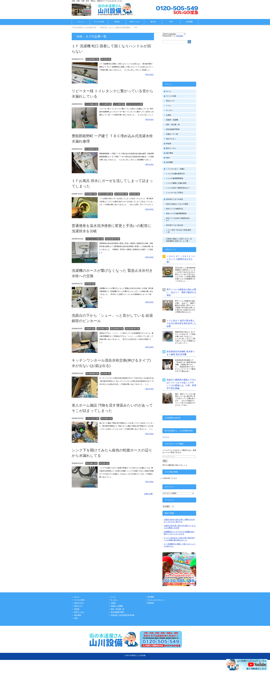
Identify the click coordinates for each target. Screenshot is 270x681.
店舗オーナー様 (172, 134)
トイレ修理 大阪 (119, 104)
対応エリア (170, 101)
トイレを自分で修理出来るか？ (178, 188)
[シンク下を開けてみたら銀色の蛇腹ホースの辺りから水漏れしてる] (85, 486)
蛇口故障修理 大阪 (92, 59)
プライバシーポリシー (155, 600)
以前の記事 (148, 494)
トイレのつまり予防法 (174, 192)
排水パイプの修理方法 (174, 209)
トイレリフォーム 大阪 (134, 104)
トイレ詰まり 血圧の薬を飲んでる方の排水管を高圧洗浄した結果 (181, 323)
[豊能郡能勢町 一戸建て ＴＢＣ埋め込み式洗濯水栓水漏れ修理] (85, 171)
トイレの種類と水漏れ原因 (176, 183)
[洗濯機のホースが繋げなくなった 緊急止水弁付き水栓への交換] (85, 306)
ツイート (165, 437)
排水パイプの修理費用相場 (176, 213)
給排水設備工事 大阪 (112, 239)
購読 (165, 461)
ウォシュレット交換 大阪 (94, 239)
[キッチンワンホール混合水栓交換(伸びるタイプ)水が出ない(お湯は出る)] (85, 396)
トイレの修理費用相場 (174, 178)
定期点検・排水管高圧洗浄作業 (122, 615)
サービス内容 (99, 22)
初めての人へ (171, 139)
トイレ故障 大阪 (105, 104)
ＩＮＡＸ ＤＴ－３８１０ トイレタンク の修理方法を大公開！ (181, 259)
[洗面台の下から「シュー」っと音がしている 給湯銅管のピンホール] (85, 351)
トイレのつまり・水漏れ (175, 169)
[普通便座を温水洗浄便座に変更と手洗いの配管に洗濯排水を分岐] (85, 261)
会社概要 (189, 22)
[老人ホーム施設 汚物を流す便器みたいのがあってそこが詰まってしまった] (85, 441)
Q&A (171, 21)
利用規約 (150, 603)
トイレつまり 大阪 (92, 418)
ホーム (80, 22)
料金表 (116, 22)
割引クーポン (135, 22)
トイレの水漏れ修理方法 (175, 173)
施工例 (153, 22)
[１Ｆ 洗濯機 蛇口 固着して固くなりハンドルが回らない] (85, 82)
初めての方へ (79, 603)
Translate (179, 36)
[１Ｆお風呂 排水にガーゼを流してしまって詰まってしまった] (85, 216)
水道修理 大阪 (90, 328)
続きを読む (150, 74)
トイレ (168, 105)
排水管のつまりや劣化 (174, 199)
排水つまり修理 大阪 (105, 194)
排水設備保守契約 (173, 129)
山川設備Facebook (172, 418)
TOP (84, 27)
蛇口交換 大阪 (105, 59)
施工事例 (169, 153)
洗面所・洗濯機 (172, 120)
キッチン (169, 110)
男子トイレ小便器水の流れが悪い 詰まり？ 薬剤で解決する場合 (181, 292)
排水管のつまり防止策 (174, 225)
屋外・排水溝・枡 (173, 124)
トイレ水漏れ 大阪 (91, 104)
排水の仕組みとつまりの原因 (177, 204)
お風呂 (168, 115)
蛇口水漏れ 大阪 (90, 194)
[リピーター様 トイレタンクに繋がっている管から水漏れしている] (85, 127)
